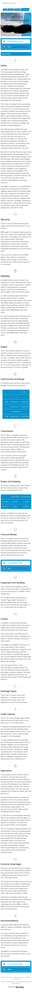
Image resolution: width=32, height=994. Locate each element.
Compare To (17, 9)
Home (4, 9)
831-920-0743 (16, 979)
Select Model (10, 9)
